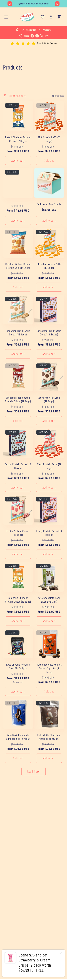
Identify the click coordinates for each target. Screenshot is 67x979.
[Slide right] (57, 3)
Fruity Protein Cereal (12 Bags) (17, 532)
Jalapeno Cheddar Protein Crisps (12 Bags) (18, 599)
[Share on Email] (47, 36)
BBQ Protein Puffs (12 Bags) (49, 139)
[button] (6, 17)
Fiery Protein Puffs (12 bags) (49, 466)
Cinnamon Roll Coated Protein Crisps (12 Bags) (18, 399)
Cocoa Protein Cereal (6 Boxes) (18, 466)
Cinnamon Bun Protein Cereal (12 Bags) (18, 332)
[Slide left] (10, 3)
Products (47, 29)
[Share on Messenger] (37, 36)
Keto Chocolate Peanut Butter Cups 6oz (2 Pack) (49, 668)
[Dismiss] (61, 954)
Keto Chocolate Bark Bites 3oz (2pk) (49, 599)
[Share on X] (42, 36)
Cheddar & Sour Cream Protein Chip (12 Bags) (18, 265)
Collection (31, 29)
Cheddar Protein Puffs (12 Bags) (49, 265)
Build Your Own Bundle (49, 204)
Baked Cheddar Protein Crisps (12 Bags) (18, 139)
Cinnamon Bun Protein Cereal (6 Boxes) (49, 332)
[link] (33, 963)
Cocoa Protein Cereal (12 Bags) (49, 399)
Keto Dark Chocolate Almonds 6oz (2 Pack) (18, 736)
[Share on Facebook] (32, 36)
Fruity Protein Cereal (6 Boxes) (49, 532)
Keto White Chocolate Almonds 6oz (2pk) (49, 736)
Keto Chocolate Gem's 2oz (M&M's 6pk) (18, 666)
